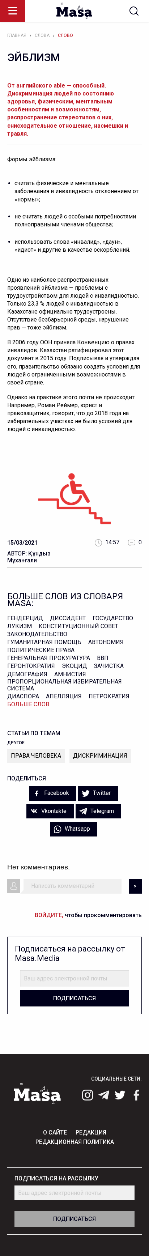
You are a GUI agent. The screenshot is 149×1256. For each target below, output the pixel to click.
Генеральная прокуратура (48, 658)
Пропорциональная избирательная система (64, 685)
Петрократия (109, 696)
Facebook (56, 792)
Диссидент (68, 618)
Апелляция (64, 696)
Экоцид (74, 666)
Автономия (106, 642)
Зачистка (109, 666)
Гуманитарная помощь (44, 642)
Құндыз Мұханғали (29, 557)
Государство (113, 618)
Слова (42, 35)
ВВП (102, 658)
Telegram (101, 811)
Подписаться (74, 998)
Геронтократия (31, 666)
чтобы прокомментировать (88, 915)
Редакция (91, 1132)
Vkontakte (53, 811)
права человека (36, 755)
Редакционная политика (74, 1141)
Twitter (101, 792)
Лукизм (19, 626)
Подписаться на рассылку (56, 1178)
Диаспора (23, 696)
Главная (16, 35)
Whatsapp (76, 828)
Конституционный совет (78, 626)
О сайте (55, 1132)
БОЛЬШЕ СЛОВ (28, 704)
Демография (27, 674)
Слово (65, 35)
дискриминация (100, 755)
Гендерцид (25, 618)
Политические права (40, 650)
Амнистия (70, 674)
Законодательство (37, 634)
